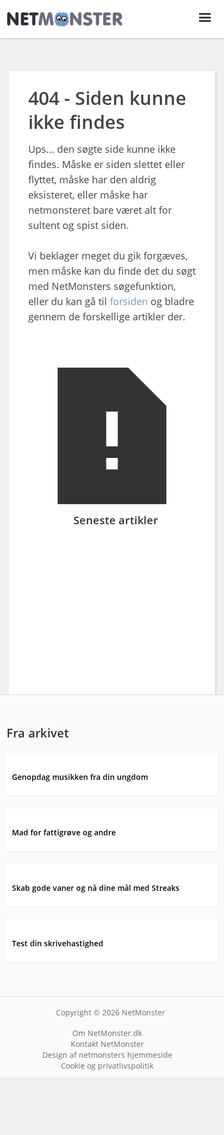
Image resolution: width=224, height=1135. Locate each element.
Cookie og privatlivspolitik (107, 1065)
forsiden (129, 301)
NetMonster (143, 1012)
